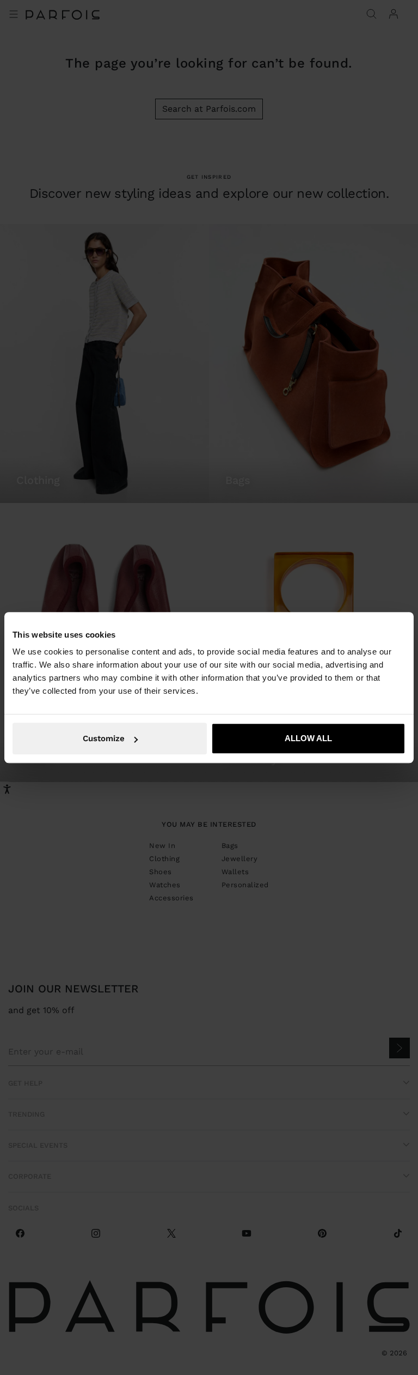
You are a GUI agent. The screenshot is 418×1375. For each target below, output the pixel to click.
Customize (104, 738)
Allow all (308, 738)
